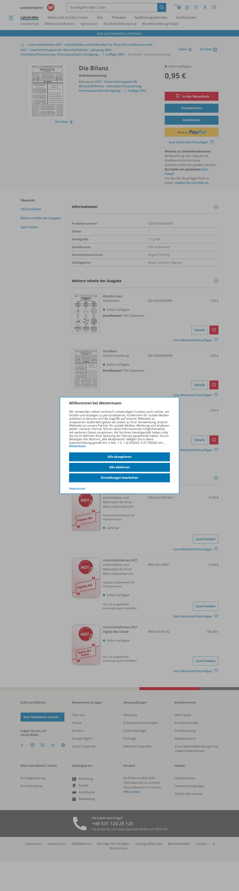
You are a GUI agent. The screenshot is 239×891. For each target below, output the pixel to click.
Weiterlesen (77, 446)
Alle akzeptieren (120, 457)
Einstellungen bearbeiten (119, 478)
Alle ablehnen (119, 467)
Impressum (77, 488)
